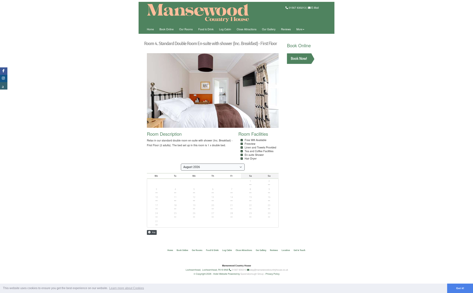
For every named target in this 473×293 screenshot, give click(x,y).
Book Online (166, 29)
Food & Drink (206, 29)
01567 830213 (239, 269)
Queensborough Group (252, 273)
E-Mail (315, 7)
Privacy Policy (273, 273)
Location (286, 250)
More (299, 29)
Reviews (286, 29)
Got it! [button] (460, 288)
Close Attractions (246, 29)
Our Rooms (186, 29)
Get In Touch (299, 250)
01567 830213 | (298, 7)
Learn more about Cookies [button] (126, 288)
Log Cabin (225, 29)
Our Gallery (268, 29)
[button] (154, 89)
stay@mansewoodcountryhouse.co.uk (269, 269)
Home (150, 29)
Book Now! (299, 58)
